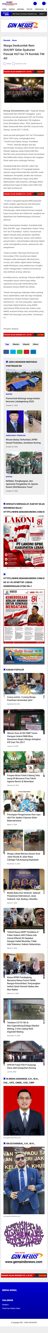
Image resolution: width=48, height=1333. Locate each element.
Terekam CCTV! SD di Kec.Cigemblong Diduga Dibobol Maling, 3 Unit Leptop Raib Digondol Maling (23, 1027)
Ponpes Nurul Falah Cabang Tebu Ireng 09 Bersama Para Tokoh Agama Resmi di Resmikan (23, 778)
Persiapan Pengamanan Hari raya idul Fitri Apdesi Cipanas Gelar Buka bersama (23, 817)
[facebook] (6, 352)
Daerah (12, 9)
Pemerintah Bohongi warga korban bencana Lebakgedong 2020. (23, 400)
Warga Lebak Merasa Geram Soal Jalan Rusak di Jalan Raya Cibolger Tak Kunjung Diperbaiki (23, 856)
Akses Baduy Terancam (15, 435)
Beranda (6, 40)
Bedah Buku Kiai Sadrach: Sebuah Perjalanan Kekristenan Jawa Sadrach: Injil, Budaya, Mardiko (23, 896)
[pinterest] (26, 352)
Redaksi (5, 1305)
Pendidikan (39, 9)
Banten (16, 344)
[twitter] (13, 352)
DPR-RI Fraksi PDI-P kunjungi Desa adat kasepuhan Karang (21, 1066)
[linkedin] (33, 352)
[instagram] (16, 1294)
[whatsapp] (20, 352)
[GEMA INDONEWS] (9, 5)
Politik (29, 9)
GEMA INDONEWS (30, 1322)
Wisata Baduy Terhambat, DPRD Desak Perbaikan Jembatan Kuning (23, 441)
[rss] (26, 1294)
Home (4, 9)
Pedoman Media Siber (11, 1308)
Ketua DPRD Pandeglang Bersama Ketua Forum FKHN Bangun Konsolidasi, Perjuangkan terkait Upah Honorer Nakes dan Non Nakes (23, 983)
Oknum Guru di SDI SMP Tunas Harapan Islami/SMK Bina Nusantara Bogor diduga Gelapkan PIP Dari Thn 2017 (24, 738)
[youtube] (19, 1294)
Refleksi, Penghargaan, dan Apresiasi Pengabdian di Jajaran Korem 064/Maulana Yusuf (22, 484)
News (14, 40)
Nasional (20, 9)
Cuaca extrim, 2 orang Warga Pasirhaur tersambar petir (21, 698)
